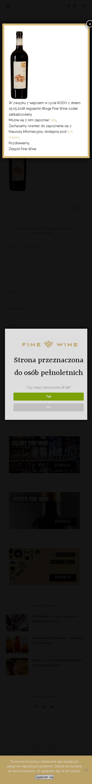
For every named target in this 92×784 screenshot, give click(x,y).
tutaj (53, 120)
